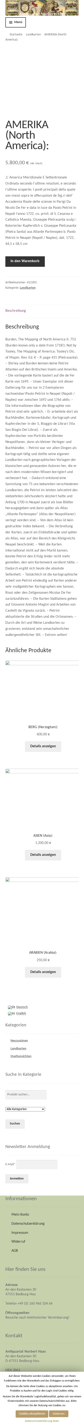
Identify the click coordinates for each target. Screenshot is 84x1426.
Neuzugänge (19, 1040)
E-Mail (10, 1164)
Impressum (19, 1233)
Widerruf (18, 1242)
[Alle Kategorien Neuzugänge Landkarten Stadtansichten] (25, 1109)
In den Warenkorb (24, 261)
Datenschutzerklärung (28, 1224)
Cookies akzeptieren (32, 1414)
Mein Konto (20, 1215)
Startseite (16, 34)
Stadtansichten (21, 1056)
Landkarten (33, 34)
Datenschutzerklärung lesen (42, 1421)
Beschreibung (15, 311)
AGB (14, 1251)
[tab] (42, 311)
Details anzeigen (43, 746)
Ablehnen (59, 1413)
